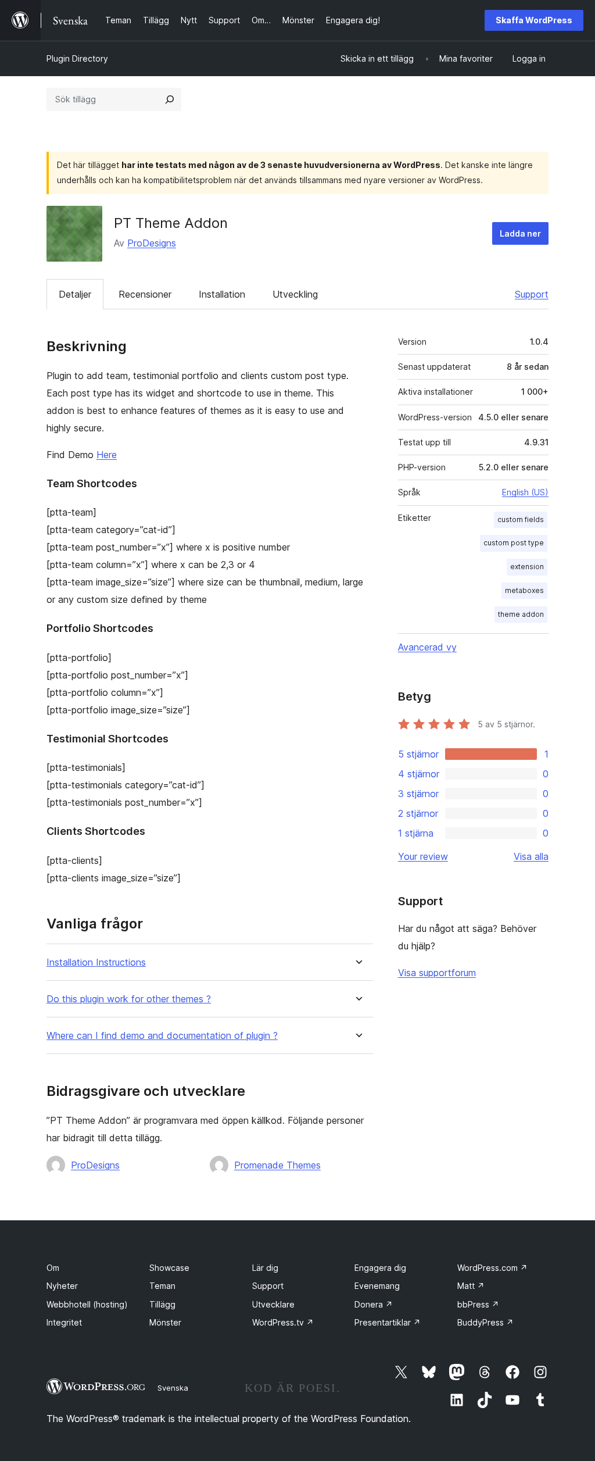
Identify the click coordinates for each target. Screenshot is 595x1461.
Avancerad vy (427, 647)
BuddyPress (485, 1322)
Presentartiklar (387, 1322)
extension (527, 566)
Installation (222, 294)
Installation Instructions (96, 962)
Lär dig (265, 1268)
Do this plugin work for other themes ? (128, 999)
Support (532, 294)
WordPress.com (492, 1268)
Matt (471, 1286)
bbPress (478, 1304)
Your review (423, 856)
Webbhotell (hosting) (87, 1304)
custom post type (513, 542)
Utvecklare (273, 1304)
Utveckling (295, 294)
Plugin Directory (77, 58)
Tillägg (162, 1304)
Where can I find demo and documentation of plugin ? (162, 1035)
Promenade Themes (277, 1165)
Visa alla (531, 856)
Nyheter (62, 1286)
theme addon (521, 614)
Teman (162, 1286)
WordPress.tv (283, 1322)
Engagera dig (380, 1268)
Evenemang (377, 1286)
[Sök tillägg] (169, 99)
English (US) (525, 492)
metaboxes (524, 590)
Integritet (64, 1322)
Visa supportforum (437, 972)
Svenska (172, 1387)
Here (106, 454)
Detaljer (75, 294)
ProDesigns (151, 243)
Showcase (169, 1268)
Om (52, 1268)
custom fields (520, 519)
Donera (373, 1304)
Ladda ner (520, 233)
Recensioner (145, 294)
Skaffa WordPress (534, 20)
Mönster (165, 1322)
